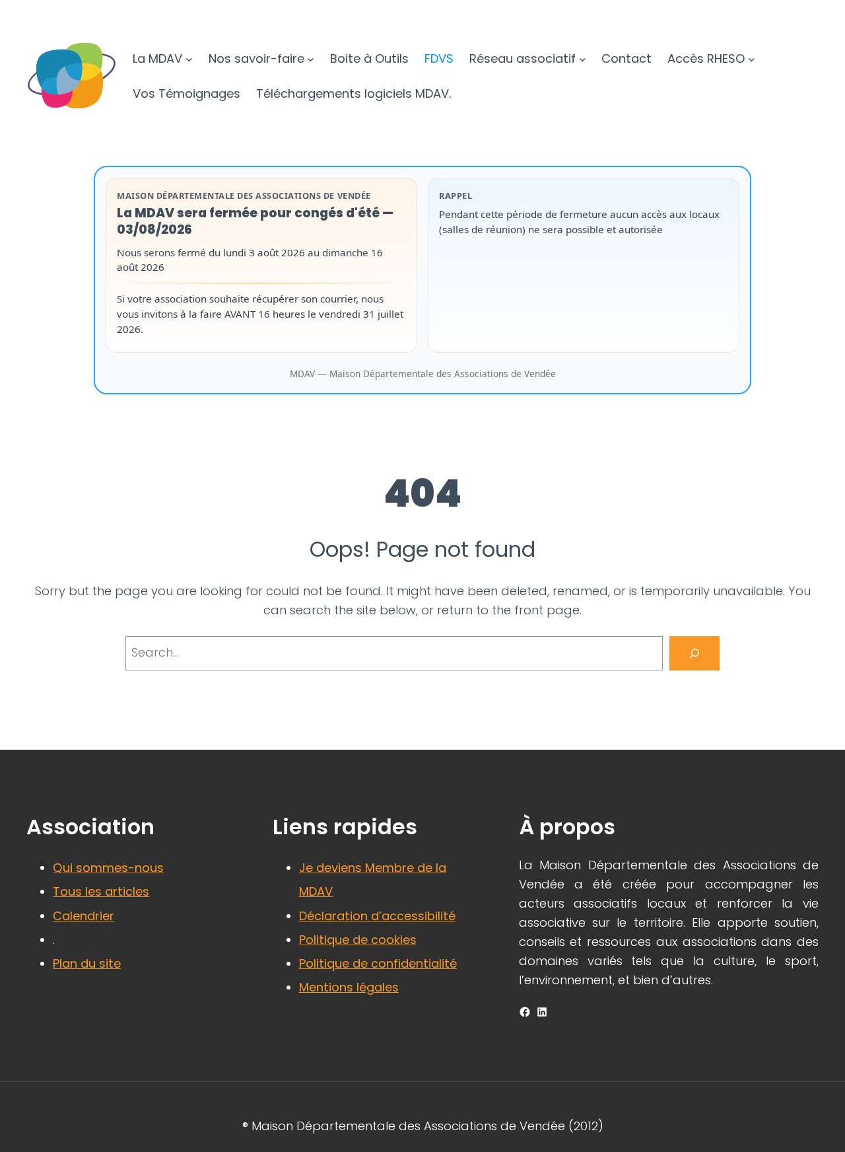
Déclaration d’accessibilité (377, 916)
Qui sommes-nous (108, 867)
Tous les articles (101, 891)
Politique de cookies (358, 939)
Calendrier (83, 916)
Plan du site (87, 963)
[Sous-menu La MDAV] (189, 59)
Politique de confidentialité (378, 963)
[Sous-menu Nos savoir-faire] (310, 59)
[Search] (694, 653)
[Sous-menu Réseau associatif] (582, 59)
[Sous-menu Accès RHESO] (751, 59)
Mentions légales (349, 987)
